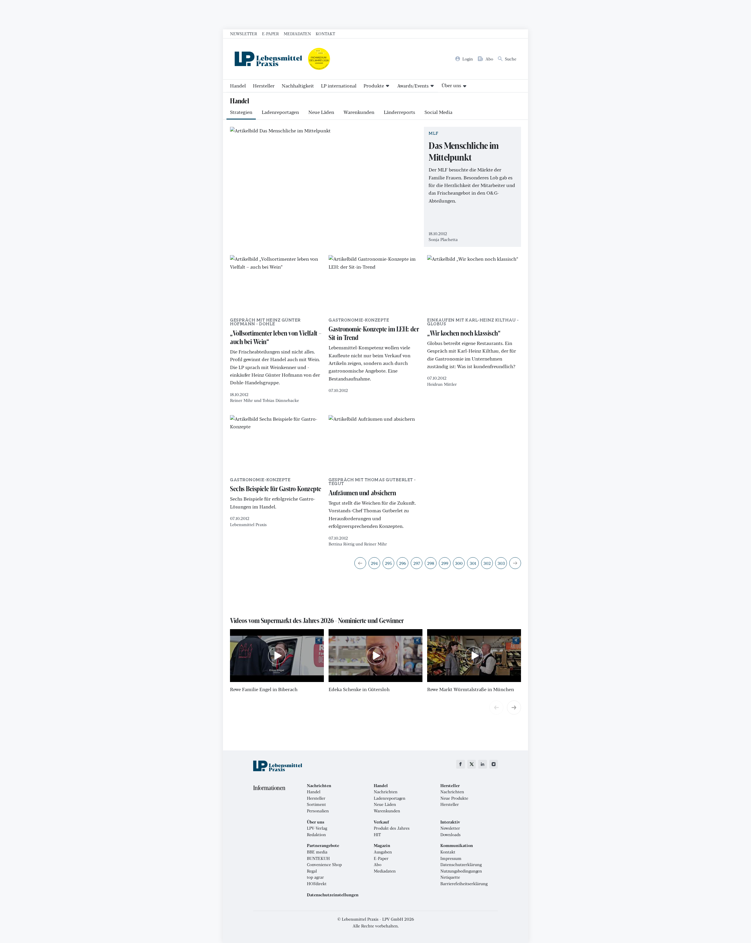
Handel (238, 85)
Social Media (438, 112)
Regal (312, 871)
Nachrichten (386, 792)
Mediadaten (297, 33)
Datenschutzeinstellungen (332, 895)
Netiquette (450, 877)
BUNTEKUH (318, 858)
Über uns (451, 85)
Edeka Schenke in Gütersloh (359, 689)
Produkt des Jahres (392, 828)
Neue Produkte (454, 798)
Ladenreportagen (280, 112)
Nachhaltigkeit (298, 85)
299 (444, 563)
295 (388, 563)
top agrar (315, 877)
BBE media (317, 852)
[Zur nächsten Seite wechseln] (515, 563)
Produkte (373, 85)
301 (473, 563)
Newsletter (243, 33)
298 (430, 563)
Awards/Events (413, 85)
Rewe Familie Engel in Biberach (263, 689)
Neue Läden (321, 112)
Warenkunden (359, 112)
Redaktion (316, 835)
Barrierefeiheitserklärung (464, 884)
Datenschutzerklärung (461, 865)
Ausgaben (383, 852)
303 (501, 563)
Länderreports (399, 112)
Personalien (318, 811)
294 (374, 563)
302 (487, 563)
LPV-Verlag (317, 828)
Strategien (241, 112)
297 (416, 563)
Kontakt (325, 33)
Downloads (450, 835)
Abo (377, 865)
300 (459, 563)
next (514, 707)
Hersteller (264, 85)
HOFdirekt (317, 884)
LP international (338, 85)
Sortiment (316, 804)
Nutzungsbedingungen (461, 871)
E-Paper (270, 33)
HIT (377, 835)
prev (496, 707)
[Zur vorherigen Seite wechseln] (360, 563)
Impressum (450, 858)
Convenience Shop (324, 865)
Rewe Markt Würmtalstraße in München (470, 689)
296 (402, 563)
